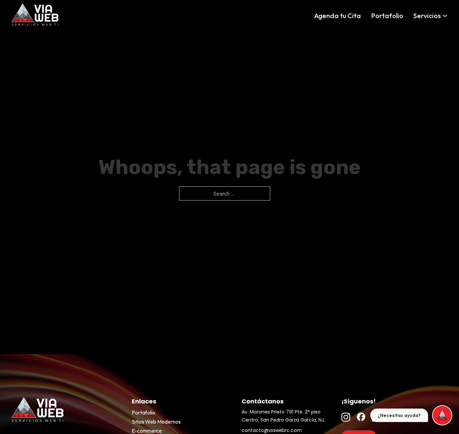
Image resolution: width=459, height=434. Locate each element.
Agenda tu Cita (337, 15)
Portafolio (387, 15)
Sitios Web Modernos (156, 421)
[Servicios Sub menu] (445, 15)
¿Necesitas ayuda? (399, 415)
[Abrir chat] (442, 415)
